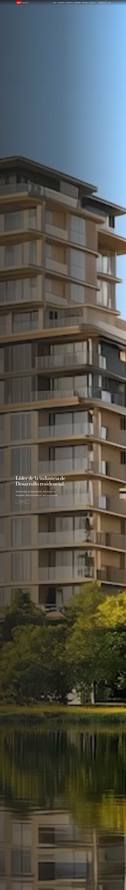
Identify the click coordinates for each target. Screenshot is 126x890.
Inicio (54, 2)
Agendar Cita (102, 2)
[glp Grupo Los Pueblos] (23, 2)
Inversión (77, 2)
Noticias (85, 2)
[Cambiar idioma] (109, 2)
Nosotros (61, 2)
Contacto (92, 2)
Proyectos (69, 2)
